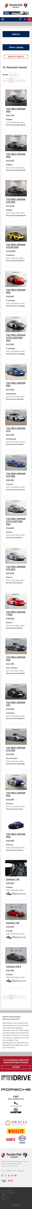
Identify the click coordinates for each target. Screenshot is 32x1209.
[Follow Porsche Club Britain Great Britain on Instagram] (2, 1175)
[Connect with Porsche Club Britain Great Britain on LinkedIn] (12, 1175)
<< (4, 80)
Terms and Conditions (8, 1193)
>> (24, 80)
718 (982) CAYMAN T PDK (15, 613)
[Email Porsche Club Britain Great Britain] (15, 1175)
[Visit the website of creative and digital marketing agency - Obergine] (16, 1204)
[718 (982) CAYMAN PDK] (16, 98)
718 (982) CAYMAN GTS (15, 703)
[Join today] (29, 19)
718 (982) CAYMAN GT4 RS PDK (15, 246)
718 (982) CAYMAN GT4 (15, 429)
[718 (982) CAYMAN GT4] (16, 417)
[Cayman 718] (16, 868)
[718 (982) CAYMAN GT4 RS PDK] (16, 234)
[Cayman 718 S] (16, 956)
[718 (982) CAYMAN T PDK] (16, 601)
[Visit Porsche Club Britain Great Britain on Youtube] (9, 1175)
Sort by (5, 74)
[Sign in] (15, 19)
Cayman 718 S (13, 966)
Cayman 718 (12, 879)
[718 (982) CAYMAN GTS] (16, 692)
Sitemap (3, 1200)
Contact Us (20, 1171)
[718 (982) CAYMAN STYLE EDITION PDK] (16, 324)
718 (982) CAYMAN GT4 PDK (15, 475)
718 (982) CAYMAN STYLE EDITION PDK (15, 338)
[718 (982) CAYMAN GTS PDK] (16, 188)
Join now (16, 1067)
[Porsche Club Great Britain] (16, 5)
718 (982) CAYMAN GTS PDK (15, 200)
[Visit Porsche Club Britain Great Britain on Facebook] (5, 1175)
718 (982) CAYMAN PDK (15, 110)
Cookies (3, 1195)
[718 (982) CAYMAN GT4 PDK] (16, 463)
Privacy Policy (5, 1197)
